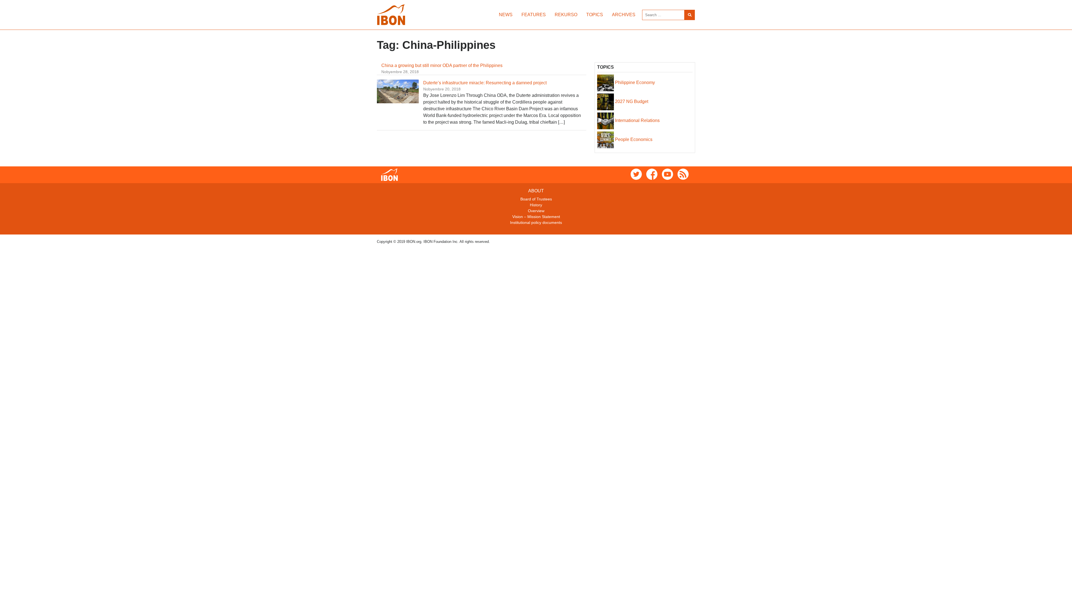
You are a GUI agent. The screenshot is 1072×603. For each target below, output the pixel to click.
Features (533, 14)
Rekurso (566, 14)
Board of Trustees (536, 199)
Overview (536, 211)
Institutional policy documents (536, 222)
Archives (623, 14)
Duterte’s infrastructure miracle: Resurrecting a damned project (485, 82)
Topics (594, 14)
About (536, 190)
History (536, 205)
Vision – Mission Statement (536, 216)
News (506, 14)
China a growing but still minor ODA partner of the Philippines (441, 65)
